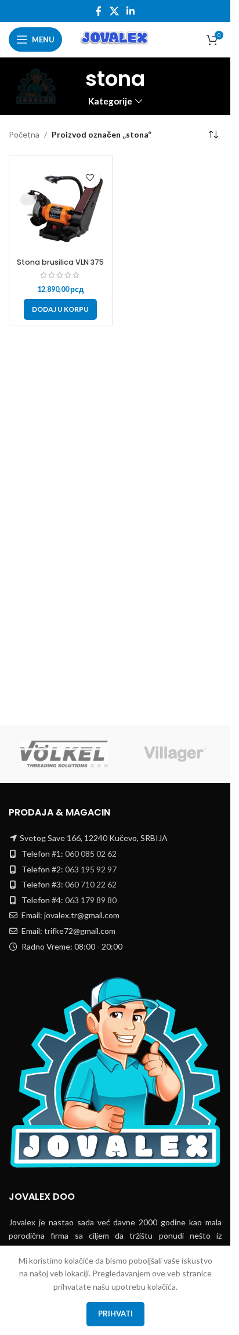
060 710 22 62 (91, 884)
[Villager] (174, 754)
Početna (24, 134)
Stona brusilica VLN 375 (60, 262)
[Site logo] (115, 39)
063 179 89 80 (91, 900)
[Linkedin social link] (131, 11)
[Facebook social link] (99, 11)
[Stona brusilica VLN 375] (60, 207)
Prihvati (115, 1313)
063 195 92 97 (91, 869)
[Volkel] (64, 754)
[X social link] (114, 11)
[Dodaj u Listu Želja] (90, 178)
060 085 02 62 (91, 853)
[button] (60, 309)
